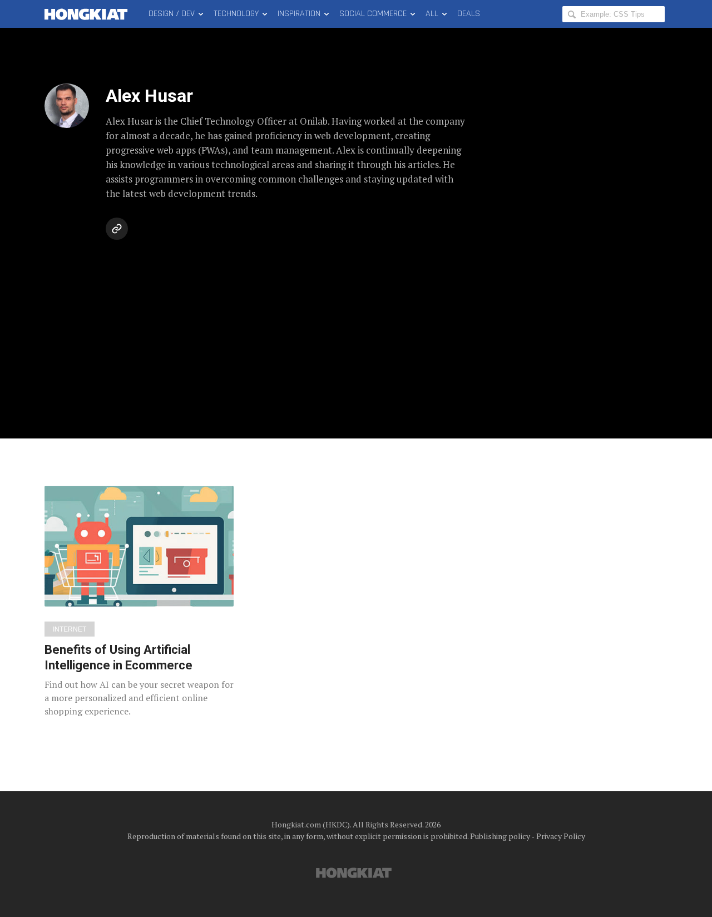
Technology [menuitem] (236, 13)
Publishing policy (500, 836)
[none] (139, 602)
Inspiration (299, 13)
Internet (69, 629)
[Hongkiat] (88, 14)
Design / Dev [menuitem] (172, 13)
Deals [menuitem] (468, 13)
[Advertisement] (356, 327)
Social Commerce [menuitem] (373, 13)
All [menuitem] (432, 13)
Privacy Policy (560, 836)
